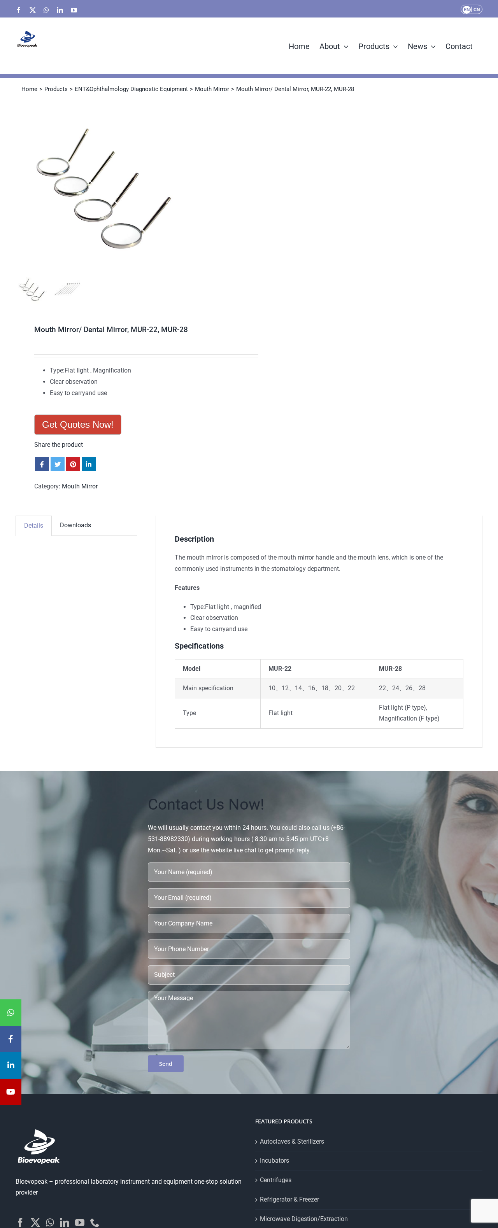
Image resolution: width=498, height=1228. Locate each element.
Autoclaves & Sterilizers (292, 1141)
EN (467, 9)
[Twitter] (35, 1222)
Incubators (274, 1160)
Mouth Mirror (80, 486)
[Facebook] (20, 1222)
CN (476, 9)
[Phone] (95, 1222)
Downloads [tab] (75, 525)
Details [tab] (33, 525)
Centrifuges (275, 1180)
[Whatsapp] (50, 1222)
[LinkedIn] (64, 1222)
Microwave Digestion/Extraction (304, 1219)
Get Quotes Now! (78, 424)
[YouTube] (79, 1222)
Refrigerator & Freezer (289, 1199)
